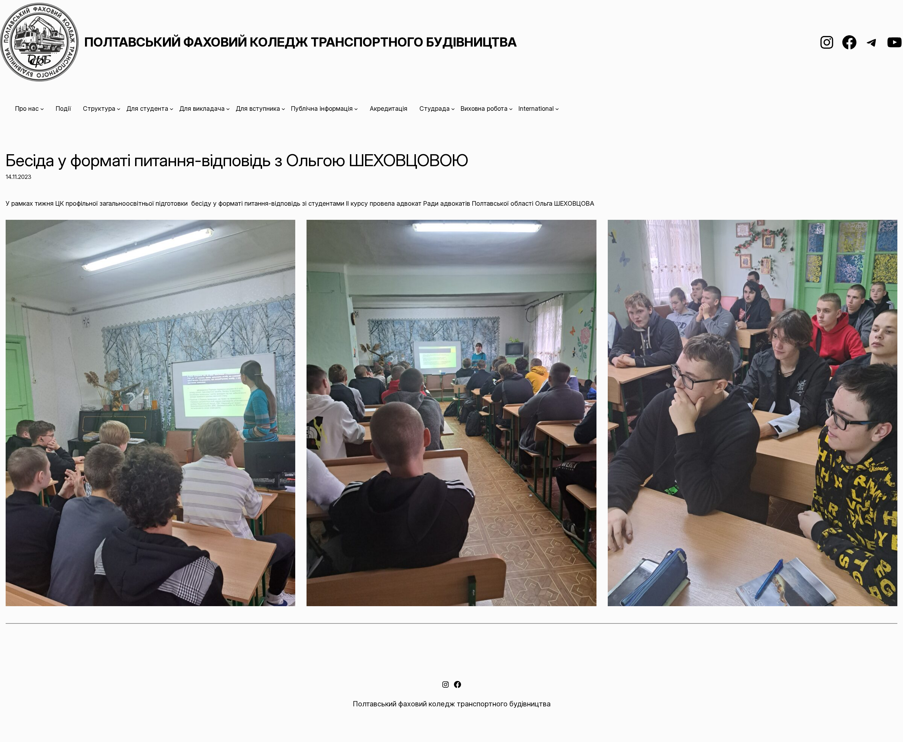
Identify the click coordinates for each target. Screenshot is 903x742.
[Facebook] (849, 42)
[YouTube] (894, 42)
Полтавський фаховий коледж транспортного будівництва (300, 42)
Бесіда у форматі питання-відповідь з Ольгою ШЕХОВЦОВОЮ (237, 160)
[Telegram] (871, 42)
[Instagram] (826, 42)
